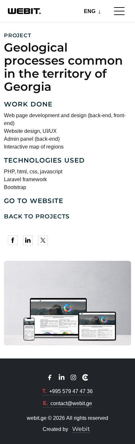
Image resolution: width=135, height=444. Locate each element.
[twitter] (44, 240)
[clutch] (85, 377)
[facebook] (14, 240)
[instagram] (73, 377)
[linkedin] (29, 240)
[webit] (24, 11)
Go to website (33, 201)
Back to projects (36, 216)
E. (45, 403)
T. (44, 391)
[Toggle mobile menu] (119, 11)
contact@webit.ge (71, 403)
